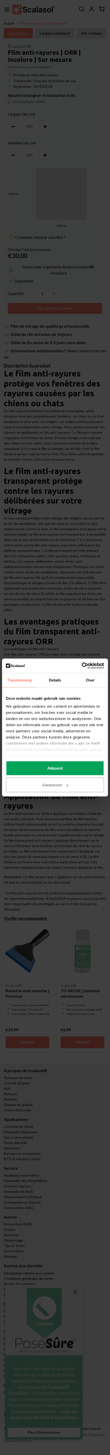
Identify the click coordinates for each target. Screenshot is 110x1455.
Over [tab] (90, 680)
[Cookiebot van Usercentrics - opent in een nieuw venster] (81, 666)
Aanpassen (52, 785)
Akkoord (55, 768)
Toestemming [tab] (19, 680)
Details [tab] (55, 680)
